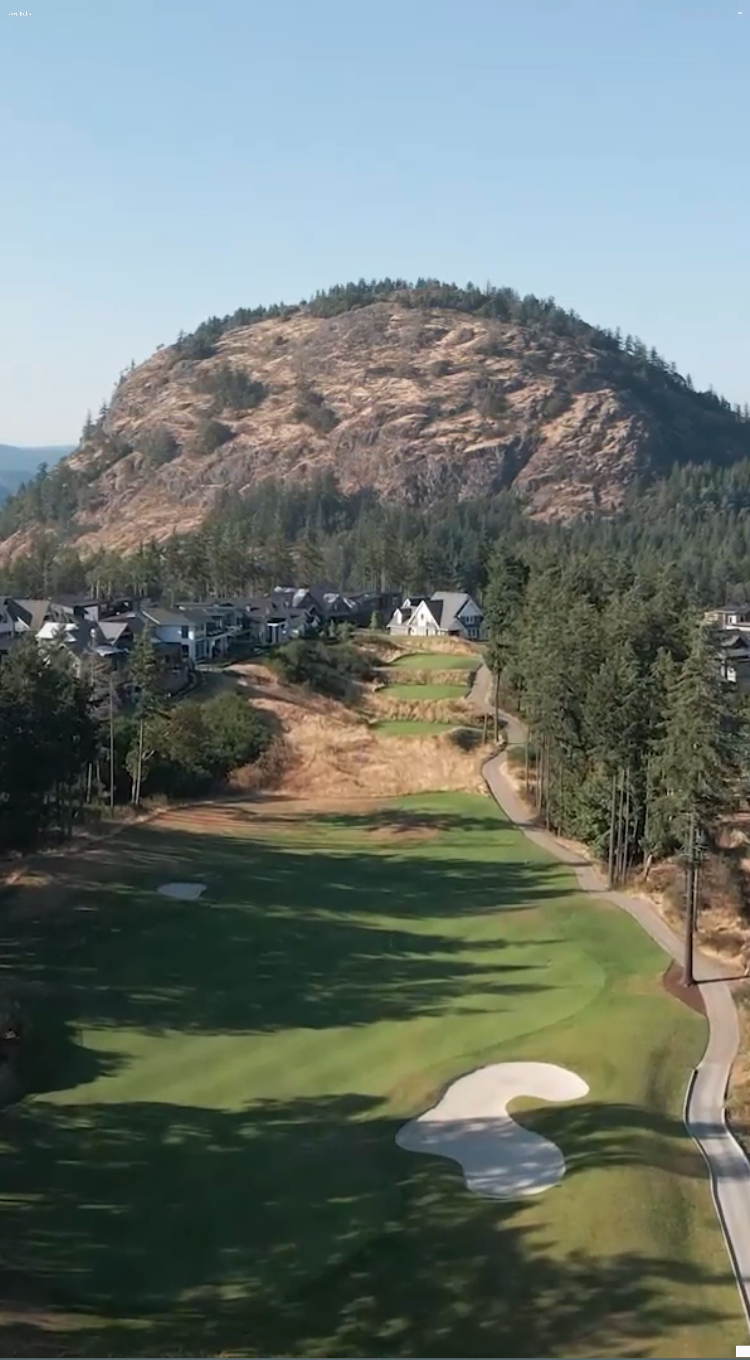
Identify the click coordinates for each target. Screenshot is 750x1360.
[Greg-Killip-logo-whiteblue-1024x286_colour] (20, 13)
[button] (740, 14)
